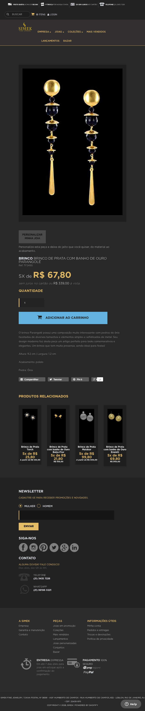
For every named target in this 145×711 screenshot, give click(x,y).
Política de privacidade (100, 639)
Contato (23, 634)
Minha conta (94, 626)
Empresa (44, 32)
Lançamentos (50, 41)
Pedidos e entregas (98, 630)
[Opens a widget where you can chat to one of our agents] (130, 704)
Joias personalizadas (64, 643)
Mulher (29, 506)
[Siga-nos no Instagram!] (33, 547)
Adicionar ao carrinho (67, 317)
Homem (47, 506)
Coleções (75, 32)
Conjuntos (58, 647)
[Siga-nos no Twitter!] (54, 547)
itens (41, 14)
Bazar (67, 41)
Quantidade (31, 291)
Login (53, 14)
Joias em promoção (64, 626)
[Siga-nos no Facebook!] (23, 547)
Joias (59, 32)
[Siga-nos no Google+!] (64, 547)
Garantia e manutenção (32, 630)
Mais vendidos (96, 32)
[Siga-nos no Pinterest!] (43, 547)
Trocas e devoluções (98, 634)
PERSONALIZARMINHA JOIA (32, 237)
